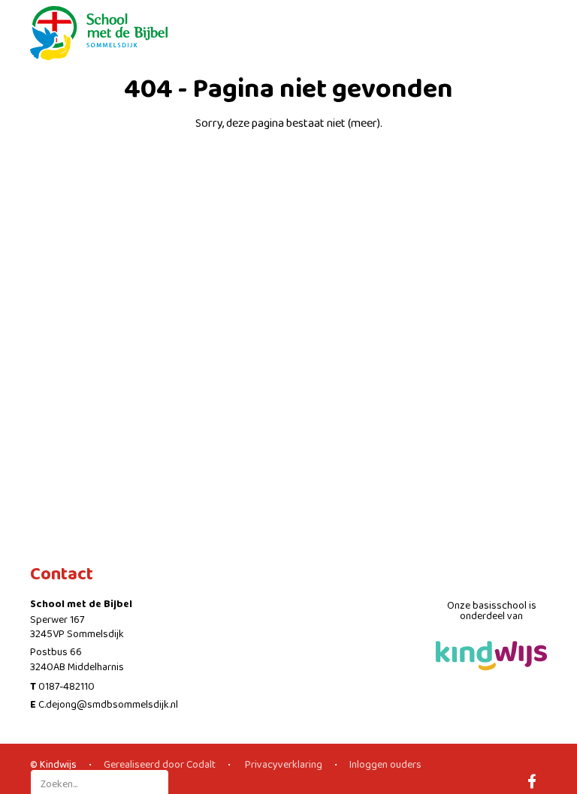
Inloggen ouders (385, 764)
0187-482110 (66, 686)
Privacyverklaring (282, 764)
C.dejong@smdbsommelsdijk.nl (108, 704)
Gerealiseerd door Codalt (160, 764)
